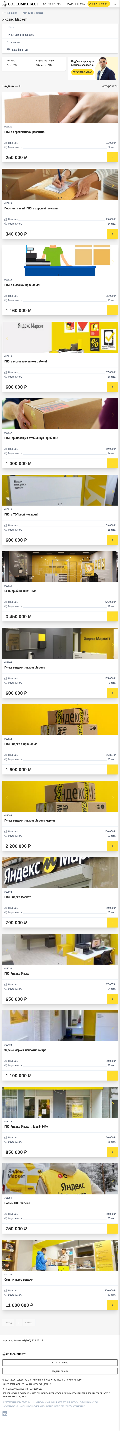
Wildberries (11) (44, 65)
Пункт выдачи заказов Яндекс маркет (29, 820)
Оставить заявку (99, 3)
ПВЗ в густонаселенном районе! (25, 361)
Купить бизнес (52, 3)
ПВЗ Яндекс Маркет (17, 897)
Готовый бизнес (9, 13)
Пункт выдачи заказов (32, 13)
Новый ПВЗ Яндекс (17, 1203)
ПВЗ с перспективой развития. (24, 132)
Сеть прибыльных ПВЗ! (20, 591)
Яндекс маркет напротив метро (25, 1050)
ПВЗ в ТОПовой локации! (21, 514)
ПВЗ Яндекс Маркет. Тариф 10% (26, 1126)
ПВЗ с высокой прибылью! (22, 285)
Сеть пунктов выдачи (18, 1279)
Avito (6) (11, 60)
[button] (113, 109)
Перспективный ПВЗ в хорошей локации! (32, 208)
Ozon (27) (12, 65)
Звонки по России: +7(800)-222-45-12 (22, 1340)
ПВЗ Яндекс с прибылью (20, 744)
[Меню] (115, 3)
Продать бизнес (75, 3)
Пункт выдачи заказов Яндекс (24, 667)
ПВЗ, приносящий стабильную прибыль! (31, 438)
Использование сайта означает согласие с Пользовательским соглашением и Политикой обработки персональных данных (56, 1395)
